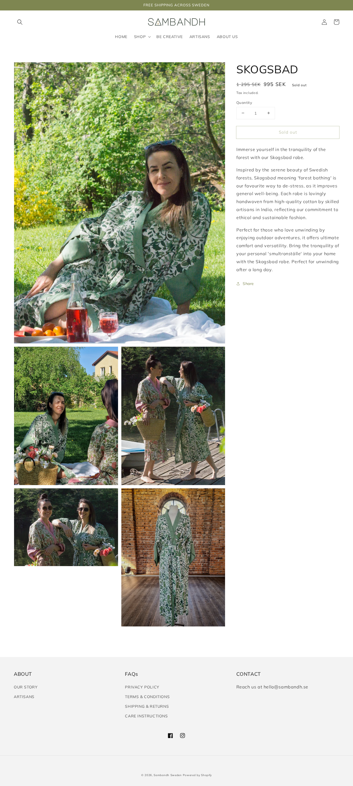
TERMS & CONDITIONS (147, 696)
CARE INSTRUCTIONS (146, 716)
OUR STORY (26, 687)
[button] (20, 22)
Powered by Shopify (197, 775)
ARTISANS (24, 696)
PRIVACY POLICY (142, 687)
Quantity (244, 102)
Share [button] (248, 283)
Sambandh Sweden (168, 775)
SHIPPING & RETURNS (147, 706)
